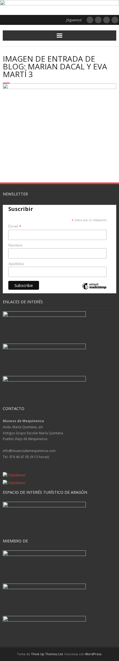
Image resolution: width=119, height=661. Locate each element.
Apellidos (16, 264)
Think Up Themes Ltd (47, 654)
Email (14, 226)
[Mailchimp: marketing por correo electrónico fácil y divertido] (94, 290)
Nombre (15, 245)
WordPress (93, 654)
